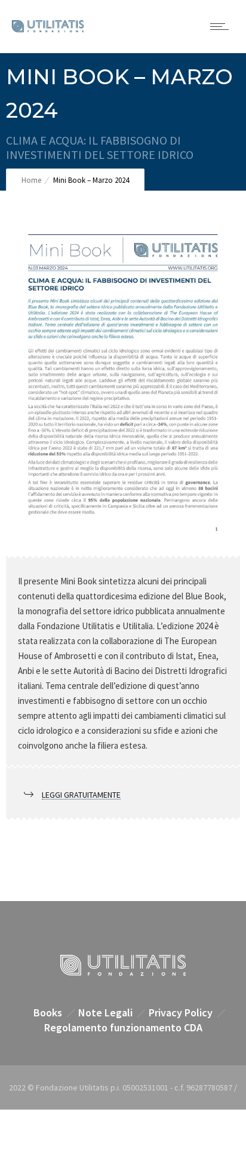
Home (31, 180)
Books (47, 1012)
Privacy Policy (181, 1012)
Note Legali (105, 1012)
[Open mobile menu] (222, 26)
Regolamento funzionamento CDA (123, 1027)
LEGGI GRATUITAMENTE (81, 794)
